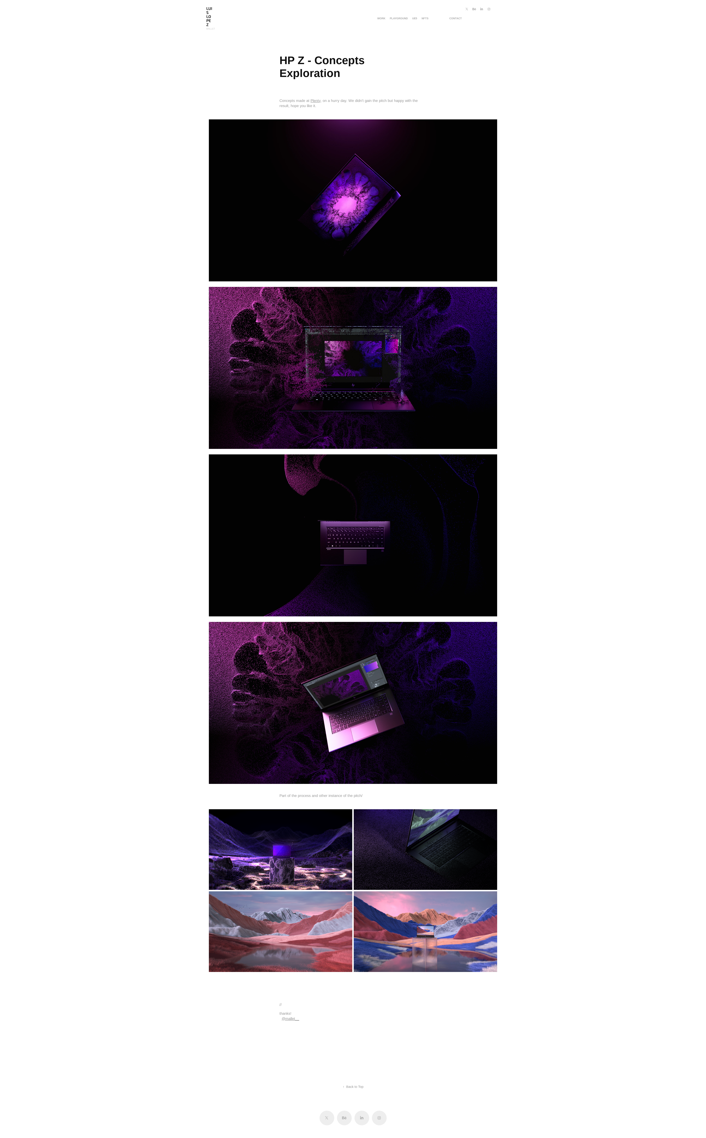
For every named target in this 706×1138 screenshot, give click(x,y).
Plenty (315, 101)
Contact (455, 18)
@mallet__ (290, 1019)
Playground (399, 18)
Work (381, 18)
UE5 (414, 18)
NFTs (425, 18)
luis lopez (209, 16)
